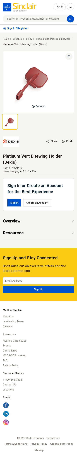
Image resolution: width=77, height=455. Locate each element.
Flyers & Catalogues (15, 340)
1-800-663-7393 (12, 379)
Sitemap (39, 450)
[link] (20, 7)
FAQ (5, 360)
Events (7, 345)
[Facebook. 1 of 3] (38, 405)
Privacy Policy (38, 443)
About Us (8, 316)
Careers (7, 326)
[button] (60, 6)
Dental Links (10, 350)
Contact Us (9, 384)
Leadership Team (13, 321)
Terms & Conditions (16, 443)
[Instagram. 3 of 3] (38, 422)
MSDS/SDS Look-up (14, 355)
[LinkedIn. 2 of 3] (38, 414)
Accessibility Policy (61, 443)
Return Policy (11, 365)
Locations (9, 389)
